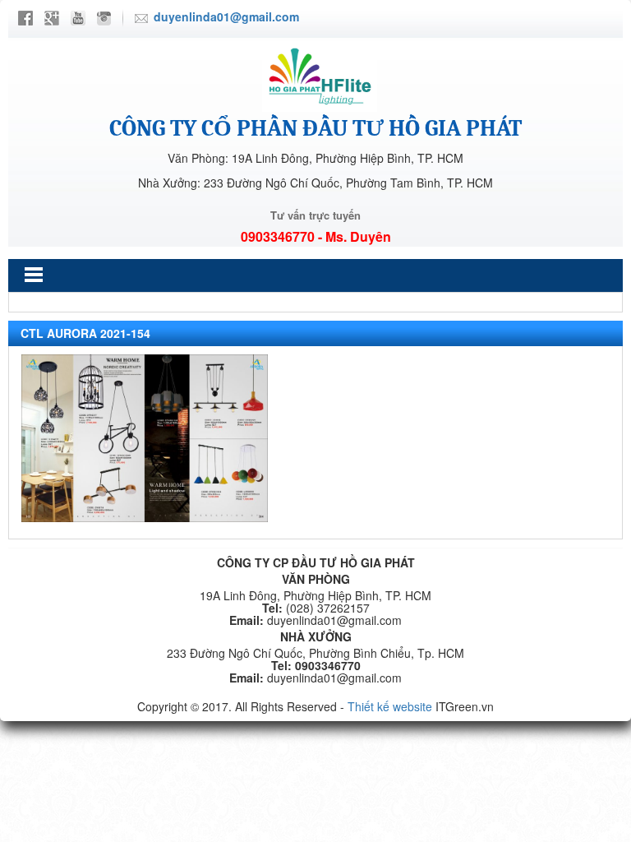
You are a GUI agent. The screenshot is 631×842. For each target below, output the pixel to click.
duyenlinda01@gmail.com (226, 16)
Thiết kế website (390, 706)
